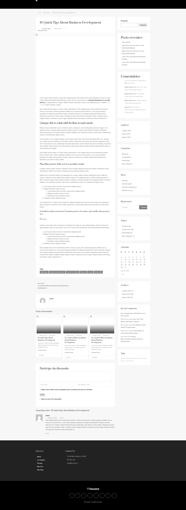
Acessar (125, 180)
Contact (112, 13)
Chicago (39, 463)
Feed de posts (127, 184)
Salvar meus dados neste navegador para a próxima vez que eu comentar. (67, 389)
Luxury (90, 272)
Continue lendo (42, 350)
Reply (47, 433)
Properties (123, 13)
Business (125, 154)
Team (85, 13)
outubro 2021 (126, 131)
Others (152, 13)
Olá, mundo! (126, 42)
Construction (126, 157)
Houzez (83, 272)
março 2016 (126, 134)
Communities (75, 13)
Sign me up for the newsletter (51, 399)
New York (40, 466)
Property (133, 13)
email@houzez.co (72, 463)
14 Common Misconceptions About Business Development (75, 340)
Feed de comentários (129, 187)
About (54, 13)
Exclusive (63, 13)
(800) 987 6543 (42, 30)
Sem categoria (127, 164)
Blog (104, 13)
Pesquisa (144, 207)
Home (39, 13)
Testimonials (95, 13)
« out (122, 274)
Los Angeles (41, 460)
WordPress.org (127, 190)
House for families (73, 272)
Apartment (44, 272)
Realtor (143, 13)
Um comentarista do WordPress (135, 80)
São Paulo (40, 470)
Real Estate (98, 272)
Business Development (57, 272)
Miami (39, 456)
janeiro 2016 (126, 137)
